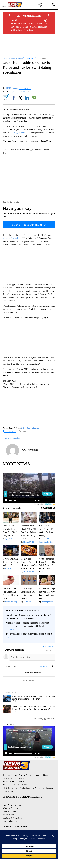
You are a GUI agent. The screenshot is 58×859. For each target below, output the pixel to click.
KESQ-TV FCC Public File (15, 778)
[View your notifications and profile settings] (52, 666)
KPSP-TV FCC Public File (14, 781)
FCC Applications (22, 788)
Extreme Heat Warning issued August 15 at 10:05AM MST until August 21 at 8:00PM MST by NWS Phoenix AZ (29, 26)
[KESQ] (18, 4)
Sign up (50, 646)
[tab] (10, 666)
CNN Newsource (11, 88)
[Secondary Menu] (6, 5)
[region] (29, 683)
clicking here (11, 629)
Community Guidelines (42, 775)
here (7, 637)
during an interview (20, 133)
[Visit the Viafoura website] (49, 719)
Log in (44, 646)
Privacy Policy (25, 775)
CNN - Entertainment (30, 428)
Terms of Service (10, 775)
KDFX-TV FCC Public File (15, 785)
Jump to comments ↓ (11, 438)
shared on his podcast (12, 238)
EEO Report (8, 788)
